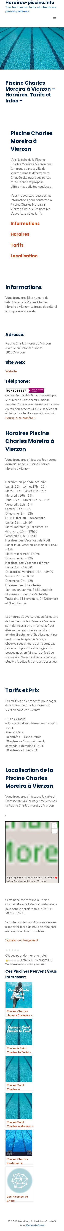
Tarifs (17, 245)
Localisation (24, 256)
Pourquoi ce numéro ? (20, 418)
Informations (25, 223)
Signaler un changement (21, 940)
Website (11, 371)
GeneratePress (35, 1225)
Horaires (20, 234)
